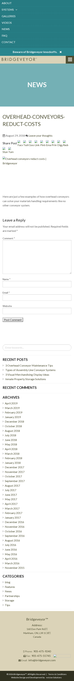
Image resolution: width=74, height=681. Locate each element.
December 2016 (14, 522)
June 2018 (11, 439)
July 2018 (10, 435)
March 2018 (12, 453)
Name (6, 279)
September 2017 (15, 481)
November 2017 (14, 471)
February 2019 (13, 412)
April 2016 (11, 558)
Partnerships (12, 595)
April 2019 (11, 403)
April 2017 (11, 503)
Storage (9, 600)
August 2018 (12, 430)
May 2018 (11, 444)
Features (10, 586)
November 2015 (14, 567)
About (7, 3)
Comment (9, 238)
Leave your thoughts (40, 135)
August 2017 (12, 485)
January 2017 (13, 517)
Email (6, 292)
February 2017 (13, 512)
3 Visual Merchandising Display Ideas (27, 374)
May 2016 (11, 554)
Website (7, 305)
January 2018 (13, 462)
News (6, 29)
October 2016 (13, 531)
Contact (8, 42)
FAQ (4, 35)
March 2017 (12, 508)
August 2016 (12, 540)
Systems (8, 9)
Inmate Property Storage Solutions (25, 379)
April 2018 (11, 449)
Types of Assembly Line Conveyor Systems (30, 370)
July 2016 (10, 544)
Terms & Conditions (57, 674)
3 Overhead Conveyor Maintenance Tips (29, 365)
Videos (7, 22)
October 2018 (13, 426)
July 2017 (10, 490)
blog (7, 582)
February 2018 (13, 458)
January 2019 (13, 417)
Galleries (8, 16)
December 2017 (14, 467)
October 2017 (13, 476)
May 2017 (11, 499)
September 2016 (15, 535)
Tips (7, 605)
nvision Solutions (54, 677)
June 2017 (11, 494)
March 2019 (12, 407)
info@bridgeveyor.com (42, 660)
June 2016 (11, 549)
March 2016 (12, 563)
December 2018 (14, 421)
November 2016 (14, 526)
